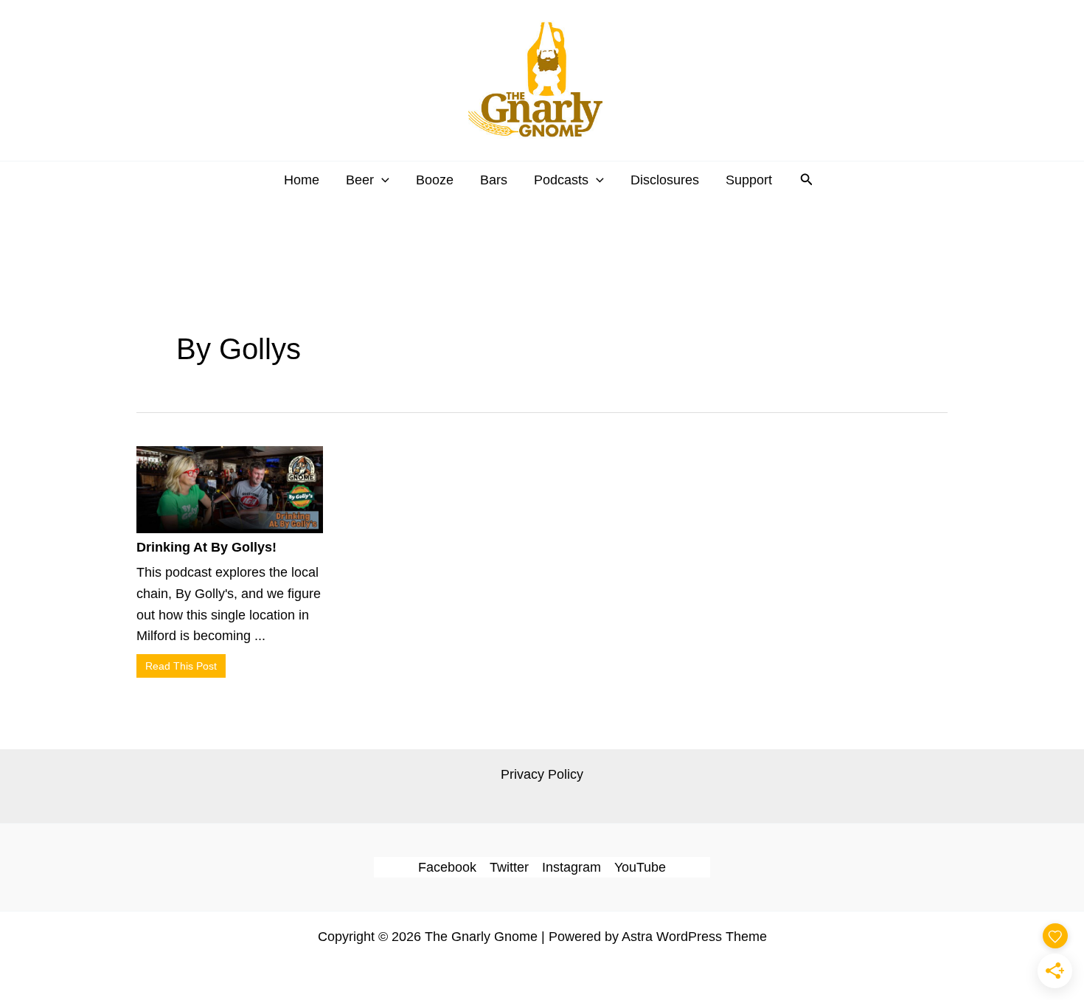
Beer (360, 180)
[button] (381, 180)
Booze (435, 180)
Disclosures (664, 180)
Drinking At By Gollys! (206, 547)
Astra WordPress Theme (694, 936)
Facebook (447, 867)
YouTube (640, 867)
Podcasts (561, 180)
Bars (493, 180)
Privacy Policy (542, 774)
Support (749, 180)
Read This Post (181, 666)
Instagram (571, 867)
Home (301, 180)
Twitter (509, 867)
